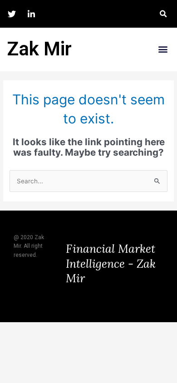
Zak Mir (39, 49)
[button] (163, 14)
